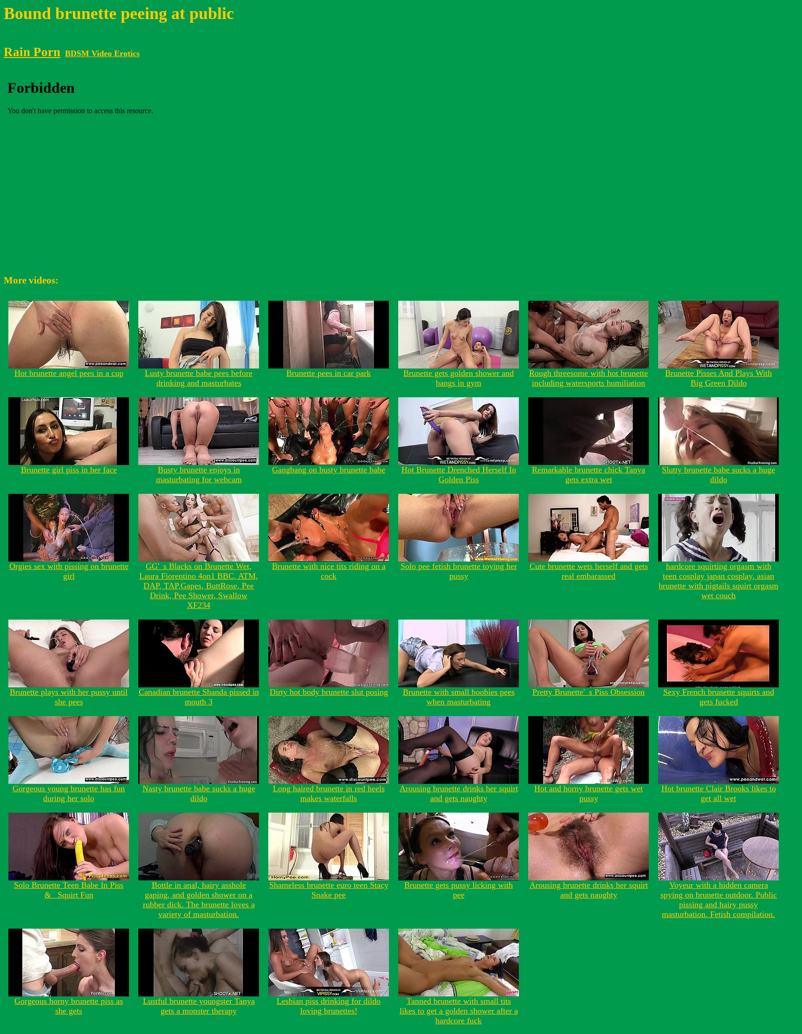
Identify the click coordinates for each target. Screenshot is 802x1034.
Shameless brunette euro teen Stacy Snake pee (328, 889)
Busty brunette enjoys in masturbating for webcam (199, 474)
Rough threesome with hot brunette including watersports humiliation (588, 378)
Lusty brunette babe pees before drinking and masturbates (198, 378)
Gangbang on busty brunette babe (328, 469)
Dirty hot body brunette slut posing (329, 692)
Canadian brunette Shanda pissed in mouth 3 (199, 696)
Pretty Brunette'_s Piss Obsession (588, 692)
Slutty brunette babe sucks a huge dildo (718, 474)
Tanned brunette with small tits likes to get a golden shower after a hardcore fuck (459, 1010)
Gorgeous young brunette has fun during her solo (69, 793)
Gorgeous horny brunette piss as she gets (68, 1005)
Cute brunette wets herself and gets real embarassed (589, 571)
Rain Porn (32, 52)
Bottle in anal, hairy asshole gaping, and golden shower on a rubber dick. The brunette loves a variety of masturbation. (199, 899)
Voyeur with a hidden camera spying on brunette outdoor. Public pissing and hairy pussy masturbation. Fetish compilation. (718, 899)
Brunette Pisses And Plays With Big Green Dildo (718, 378)
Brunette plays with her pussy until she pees (69, 696)
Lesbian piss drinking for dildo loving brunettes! (329, 1005)
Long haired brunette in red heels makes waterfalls (329, 793)
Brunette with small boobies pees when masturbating (459, 696)
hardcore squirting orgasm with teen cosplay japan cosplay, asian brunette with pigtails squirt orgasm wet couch (718, 581)
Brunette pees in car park (328, 373)
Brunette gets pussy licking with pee (458, 889)
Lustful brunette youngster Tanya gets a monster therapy (199, 1005)
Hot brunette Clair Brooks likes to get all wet (718, 793)
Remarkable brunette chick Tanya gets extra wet (588, 474)
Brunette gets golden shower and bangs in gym (458, 378)
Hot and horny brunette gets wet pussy (588, 793)
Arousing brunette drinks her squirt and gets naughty (459, 793)
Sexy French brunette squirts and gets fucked (718, 696)
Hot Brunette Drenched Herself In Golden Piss (458, 474)
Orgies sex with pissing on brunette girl (69, 571)
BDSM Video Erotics (102, 53)
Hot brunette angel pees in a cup (68, 373)
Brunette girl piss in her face (69, 469)
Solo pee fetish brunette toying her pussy (459, 571)
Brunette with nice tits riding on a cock (329, 571)
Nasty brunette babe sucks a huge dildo (198, 793)
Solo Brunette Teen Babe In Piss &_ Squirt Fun (68, 889)
